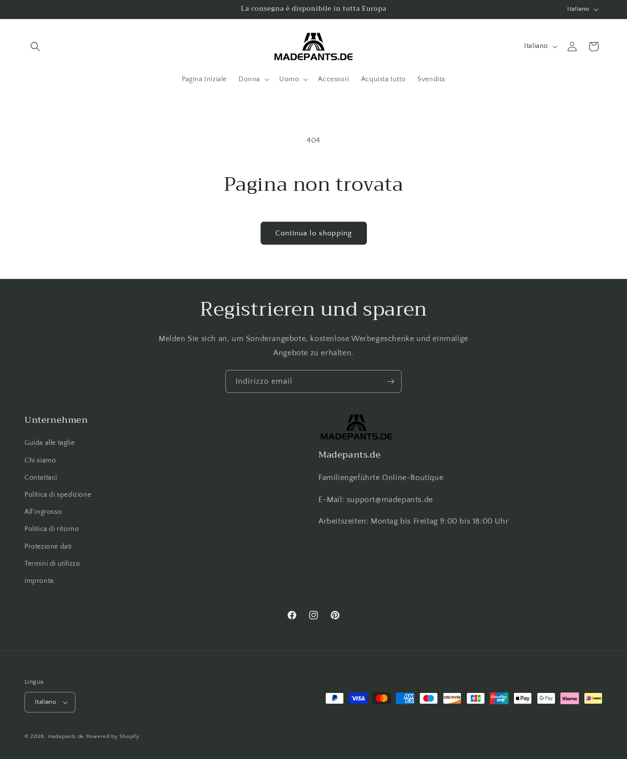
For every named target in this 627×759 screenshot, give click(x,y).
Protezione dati (48, 547)
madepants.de (66, 736)
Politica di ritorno (51, 529)
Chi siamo (40, 460)
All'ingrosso (43, 512)
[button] (35, 46)
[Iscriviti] (390, 381)
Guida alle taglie (49, 443)
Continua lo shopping (313, 233)
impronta (39, 581)
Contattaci (40, 478)
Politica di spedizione (57, 495)
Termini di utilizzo (52, 564)
